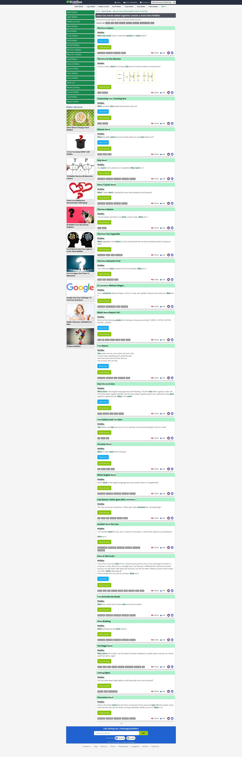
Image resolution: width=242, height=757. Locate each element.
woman (121, 413)
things (125, 518)
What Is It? (71, 83)
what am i (136, 23)
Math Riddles (72, 12)
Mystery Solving (73, 87)
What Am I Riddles (74, 54)
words (107, 23)
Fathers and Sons (109, 419)
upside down (129, 667)
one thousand (113, 691)
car (99, 438)
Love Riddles (72, 97)
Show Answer (104, 47)
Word (116, 6)
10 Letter (104, 444)
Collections (155, 746)
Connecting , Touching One (111, 98)
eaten (142, 591)
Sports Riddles (72, 68)
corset (123, 340)
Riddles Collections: (74, 107)
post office (117, 53)
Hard (141, 6)
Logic (91, 6)
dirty (152, 23)
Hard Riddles (72, 40)
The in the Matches (109, 59)
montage (131, 591)
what (116, 23)
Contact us (146, 2)
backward (121, 667)
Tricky (128, 6)
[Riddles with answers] (74, 2)
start (112, 469)
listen (137, 591)
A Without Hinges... (111, 285)
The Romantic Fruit (109, 261)
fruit (104, 279)
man (111, 413)
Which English (106, 475)
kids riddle (128, 547)
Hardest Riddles (73, 45)
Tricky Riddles (72, 36)
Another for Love (108, 524)
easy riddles (120, 547)
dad (108, 518)
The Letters (105, 28)
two (112, 23)
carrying (120, 518)
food (112, 255)
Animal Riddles (73, 92)
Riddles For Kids (73, 21)
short (104, 154)
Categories (135, 746)
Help (95, 746)
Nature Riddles (73, 101)
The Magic (104, 646)
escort (107, 340)
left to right (137, 667)
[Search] (174, 2)
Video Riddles (72, 73)
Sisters (102, 346)
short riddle (136, 547)
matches (105, 93)
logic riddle (109, 53)
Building (104, 621)
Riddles (97, 11)
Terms (113, 746)
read (109, 667)
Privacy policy (123, 746)
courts (128, 340)
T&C (124, 742)
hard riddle (109, 179)
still (143, 667)
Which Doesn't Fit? (108, 312)
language (105, 413)
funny (108, 255)
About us (104, 746)
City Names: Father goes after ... (117, 499)
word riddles (112, 547)
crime (125, 591)
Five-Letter (105, 697)
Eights (103, 673)
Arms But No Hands (108, 596)
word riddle (117, 179)
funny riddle (101, 255)
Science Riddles (73, 64)
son (107, 438)
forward (114, 667)
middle (120, 591)
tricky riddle (101, 53)
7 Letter (106, 184)
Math (79, 6)
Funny (153, 6)
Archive (145, 746)
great (115, 413)
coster (117, 340)
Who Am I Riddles (74, 50)
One (102, 160)
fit (103, 340)
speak (104, 228)
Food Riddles (72, 59)
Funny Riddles (72, 78)
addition (100, 691)
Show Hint (103, 41)
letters (123, 53)
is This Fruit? (106, 556)
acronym (114, 591)
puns (116, 279)
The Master (105, 209)
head (104, 591)
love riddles (101, 550)
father (103, 438)
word (99, 93)
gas (99, 469)
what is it (128, 23)
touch (99, 123)
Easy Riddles (72, 31)
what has (122, 23)
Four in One (106, 384)
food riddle (119, 255)
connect (105, 123)
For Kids (104, 6)
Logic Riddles (72, 17)
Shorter (103, 129)
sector (112, 340)
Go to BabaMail (131, 2)
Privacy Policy (131, 742)
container (113, 518)
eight (105, 691)
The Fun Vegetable (108, 234)
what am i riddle (144, 23)
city (99, 518)
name (103, 518)
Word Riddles (72, 26)
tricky (128, 378)
